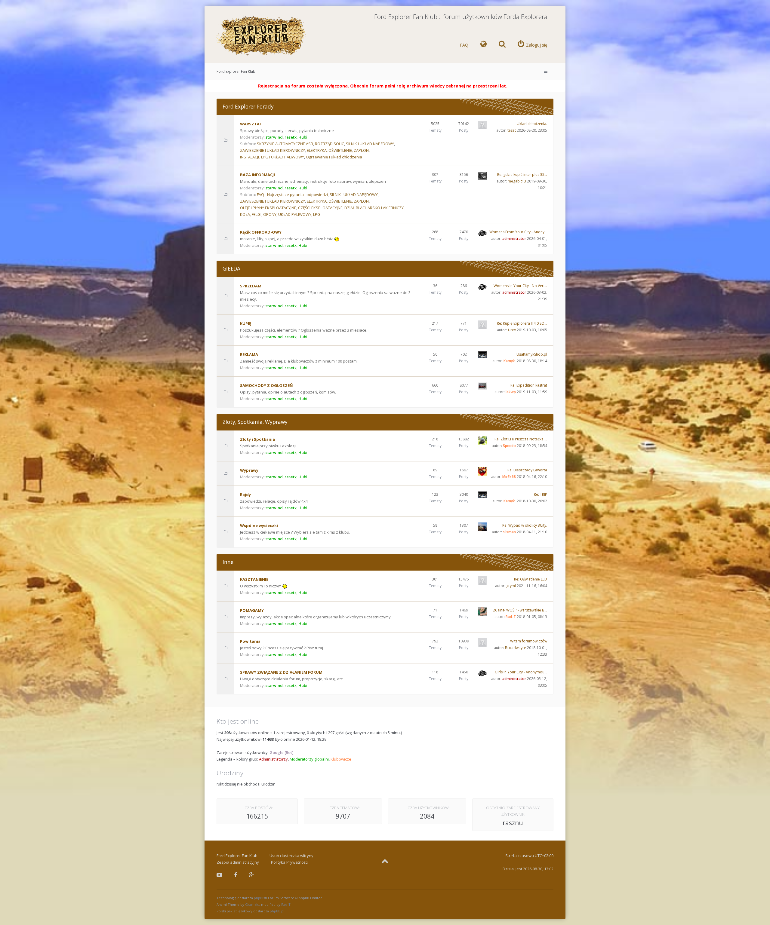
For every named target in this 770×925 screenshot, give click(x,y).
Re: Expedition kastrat (528, 385)
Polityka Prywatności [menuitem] (289, 862)
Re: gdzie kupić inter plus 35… (522, 174)
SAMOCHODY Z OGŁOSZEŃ (266, 385)
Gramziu (252, 904)
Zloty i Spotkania (257, 439)
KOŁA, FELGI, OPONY (258, 214)
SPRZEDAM (250, 286)
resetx (291, 137)
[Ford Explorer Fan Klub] (262, 35)
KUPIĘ (245, 323)
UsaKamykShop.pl (531, 354)
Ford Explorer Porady (248, 106)
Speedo (509, 445)
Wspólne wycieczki (259, 525)
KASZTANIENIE (254, 579)
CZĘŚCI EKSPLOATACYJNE (320, 207)
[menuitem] (483, 45)
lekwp (511, 391)
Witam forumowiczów (528, 641)
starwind (274, 137)
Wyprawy (249, 470)
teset (511, 130)
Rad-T (511, 616)
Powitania (250, 641)
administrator (514, 238)
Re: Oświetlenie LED (530, 579)
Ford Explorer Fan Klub (236, 71)
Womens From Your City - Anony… (518, 231)
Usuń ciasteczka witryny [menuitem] (291, 855)
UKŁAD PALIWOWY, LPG (299, 214)
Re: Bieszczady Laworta (527, 470)
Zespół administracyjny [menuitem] (238, 862)
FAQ (464, 45)
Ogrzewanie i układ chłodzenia (334, 157)
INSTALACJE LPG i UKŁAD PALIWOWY (272, 157)
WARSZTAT (251, 124)
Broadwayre (515, 647)
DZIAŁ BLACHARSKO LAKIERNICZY (374, 207)
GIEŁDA (231, 268)
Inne (228, 562)
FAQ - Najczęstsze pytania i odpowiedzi (292, 194)
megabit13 (517, 181)
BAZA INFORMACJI (257, 174)
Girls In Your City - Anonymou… (521, 672)
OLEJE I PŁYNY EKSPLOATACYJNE (268, 207)
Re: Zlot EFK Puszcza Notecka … (520, 439)
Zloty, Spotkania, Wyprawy (255, 421)
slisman (509, 531)
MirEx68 (509, 476)
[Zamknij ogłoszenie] (560, 84)
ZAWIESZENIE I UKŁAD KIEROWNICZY (272, 150)
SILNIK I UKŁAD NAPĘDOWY (370, 143)
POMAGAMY (252, 610)
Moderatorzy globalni (309, 759)
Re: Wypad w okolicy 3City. (524, 525)
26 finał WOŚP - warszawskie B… (520, 610)
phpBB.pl (277, 911)
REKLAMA (249, 354)
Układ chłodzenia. (532, 123)
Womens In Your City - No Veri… (520, 285)
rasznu (513, 823)
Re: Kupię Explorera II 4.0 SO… (522, 323)
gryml (511, 585)
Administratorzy (273, 759)
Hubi (302, 137)
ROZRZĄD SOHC (329, 143)
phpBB (259, 898)
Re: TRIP (540, 494)
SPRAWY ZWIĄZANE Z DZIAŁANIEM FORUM (281, 672)
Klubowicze (341, 759)
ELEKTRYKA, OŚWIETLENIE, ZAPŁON (338, 150)
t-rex (512, 329)
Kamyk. (510, 360)
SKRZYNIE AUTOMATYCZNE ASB (285, 143)
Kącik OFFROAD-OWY (261, 232)
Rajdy (245, 494)
